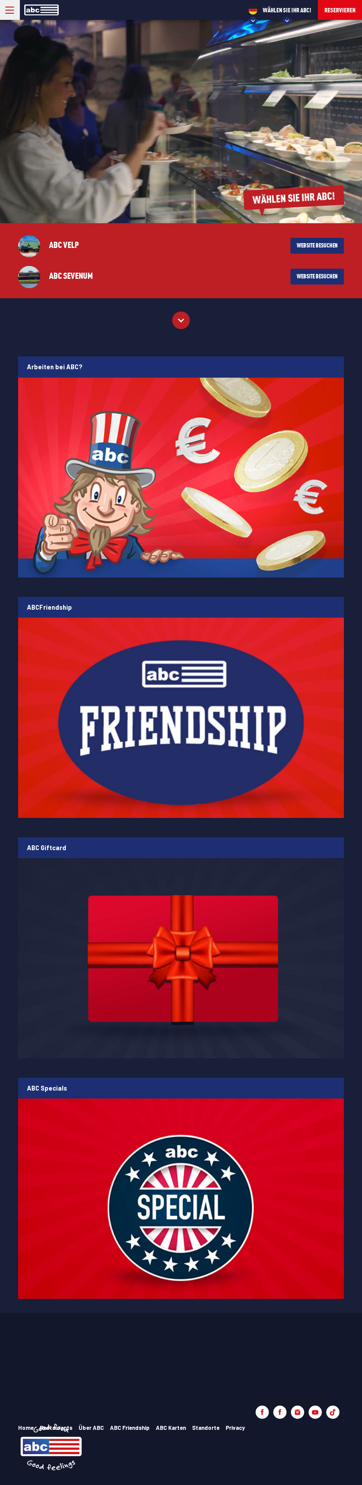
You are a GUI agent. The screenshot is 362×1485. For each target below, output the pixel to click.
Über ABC (91, 1427)
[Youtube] (315, 1412)
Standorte (205, 1427)
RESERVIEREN (339, 10)
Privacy (235, 1427)
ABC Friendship (130, 1427)
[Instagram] (297, 1412)
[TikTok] (332, 1412)
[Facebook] (262, 1412)
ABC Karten (171, 1427)
